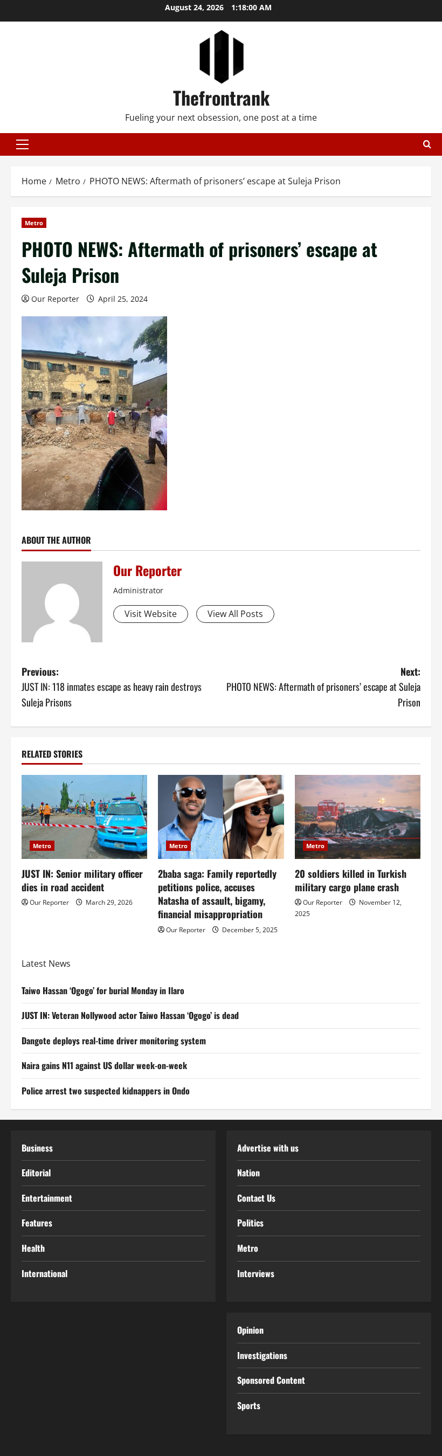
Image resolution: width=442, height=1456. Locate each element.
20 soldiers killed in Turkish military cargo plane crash (350, 880)
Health (33, 1248)
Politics (250, 1222)
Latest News (46, 963)
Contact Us (256, 1197)
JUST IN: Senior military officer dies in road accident (82, 880)
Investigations (262, 1355)
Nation (248, 1172)
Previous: (112, 687)
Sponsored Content (271, 1380)
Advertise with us (268, 1147)
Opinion (250, 1329)
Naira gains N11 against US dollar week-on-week (104, 1065)
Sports (248, 1405)
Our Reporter (55, 299)
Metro (34, 223)
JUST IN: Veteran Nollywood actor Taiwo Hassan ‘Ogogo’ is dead (130, 1015)
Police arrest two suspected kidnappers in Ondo (106, 1090)
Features (37, 1222)
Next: (323, 687)
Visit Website (151, 614)
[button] (22, 144)
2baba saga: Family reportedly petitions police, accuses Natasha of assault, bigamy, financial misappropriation (217, 893)
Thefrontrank (221, 97)
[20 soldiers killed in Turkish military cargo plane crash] (357, 817)
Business (37, 1147)
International (44, 1273)
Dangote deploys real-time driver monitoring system (114, 1040)
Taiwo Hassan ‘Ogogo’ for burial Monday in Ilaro (103, 990)
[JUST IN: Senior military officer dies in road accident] (84, 817)
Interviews (255, 1273)
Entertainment (47, 1197)
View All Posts (235, 614)
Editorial (36, 1172)
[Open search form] (427, 144)
